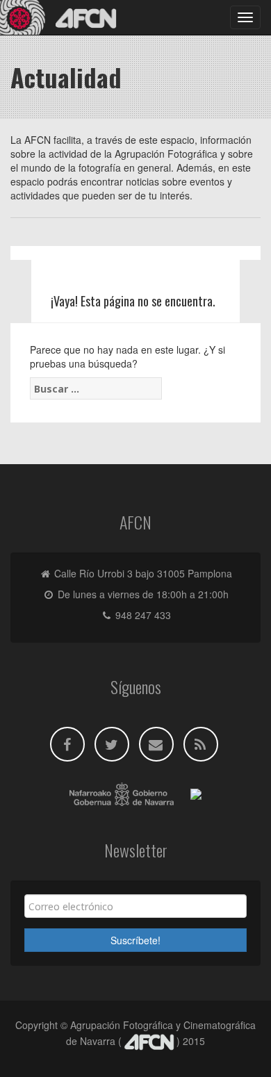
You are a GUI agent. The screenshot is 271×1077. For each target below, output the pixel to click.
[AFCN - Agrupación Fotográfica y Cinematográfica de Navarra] (62, 17)
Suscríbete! (135, 940)
